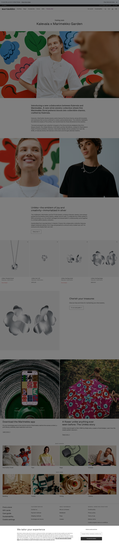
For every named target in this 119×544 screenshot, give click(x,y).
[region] (59, 535)
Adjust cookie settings (91, 529)
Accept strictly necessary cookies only (91, 533)
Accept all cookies (91, 538)
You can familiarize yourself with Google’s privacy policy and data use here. (37, 539)
